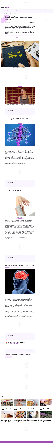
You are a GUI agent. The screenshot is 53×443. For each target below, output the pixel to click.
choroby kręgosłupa (8, 356)
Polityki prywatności (22, 439)
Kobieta (4, 13)
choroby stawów (28, 354)
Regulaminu (17, 439)
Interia (1, 13)
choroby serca (8, 354)
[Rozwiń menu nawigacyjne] (51, 8)
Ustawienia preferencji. (28, 439)
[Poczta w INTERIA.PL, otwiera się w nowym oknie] (50, 8)
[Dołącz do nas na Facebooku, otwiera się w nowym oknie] (30, 351)
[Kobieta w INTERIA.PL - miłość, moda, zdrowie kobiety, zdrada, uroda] (9, 8)
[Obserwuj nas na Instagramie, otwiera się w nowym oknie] (32, 351)
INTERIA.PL (35, 439)
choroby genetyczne (14, 354)
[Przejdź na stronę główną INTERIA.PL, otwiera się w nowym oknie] (3, 8)
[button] (33, 8)
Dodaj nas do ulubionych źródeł (16, 37)
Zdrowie (6, 13)
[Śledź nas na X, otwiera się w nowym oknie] (33, 351)
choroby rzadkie (21, 354)
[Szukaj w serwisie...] (48, 8)
